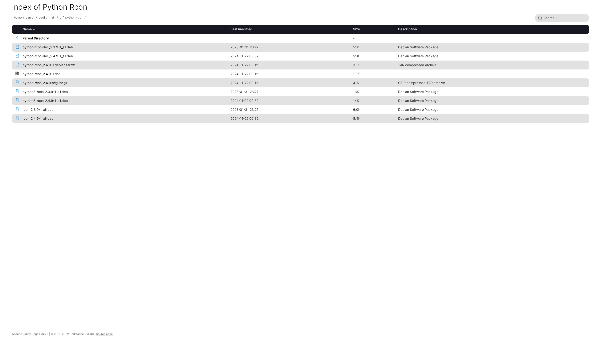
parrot (30, 17)
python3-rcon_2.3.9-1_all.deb (45, 92)
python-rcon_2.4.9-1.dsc (41, 74)
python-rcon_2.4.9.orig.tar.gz (45, 83)
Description (407, 29)
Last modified (241, 29)
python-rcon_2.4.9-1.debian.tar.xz (49, 65)
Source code (104, 334)
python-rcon (74, 17)
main (52, 17)
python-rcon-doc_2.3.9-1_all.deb (48, 47)
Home (17, 17)
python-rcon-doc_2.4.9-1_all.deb (48, 56)
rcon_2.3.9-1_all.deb (38, 109)
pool (42, 17)
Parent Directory (36, 38)
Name (27, 29)
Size (356, 29)
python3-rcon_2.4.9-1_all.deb (45, 101)
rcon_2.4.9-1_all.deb (38, 118)
